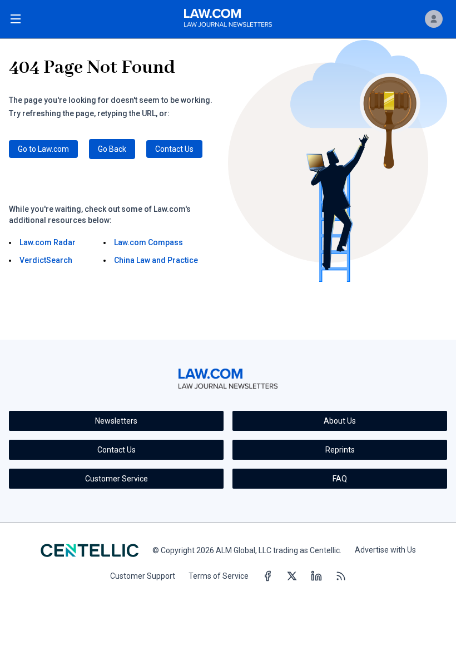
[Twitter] (292, 576)
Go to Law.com (43, 149)
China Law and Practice (156, 260)
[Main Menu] (15, 19)
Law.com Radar (47, 242)
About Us (340, 420)
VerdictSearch (45, 260)
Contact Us (174, 149)
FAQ (340, 478)
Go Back (112, 149)
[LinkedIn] (316, 576)
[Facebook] (267, 576)
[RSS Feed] (340, 576)
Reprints (340, 449)
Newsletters (116, 420)
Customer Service (116, 478)
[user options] (434, 19)
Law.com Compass (148, 242)
